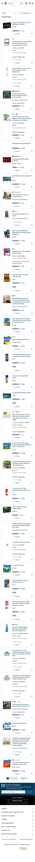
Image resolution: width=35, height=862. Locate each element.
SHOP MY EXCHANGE (8, 816)
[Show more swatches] (20, 91)
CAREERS (4, 819)
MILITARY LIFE (5, 830)
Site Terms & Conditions (9, 839)
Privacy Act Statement (26, 839)
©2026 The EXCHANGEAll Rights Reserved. (17, 844)
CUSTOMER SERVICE (7, 823)
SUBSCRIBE (29, 792)
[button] (9, 13)
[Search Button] (21, 3)
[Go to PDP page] (7, 28)
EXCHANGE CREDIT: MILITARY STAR (12, 812)
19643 (23, 778)
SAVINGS (4, 808)
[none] (9, 13)
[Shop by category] (2, 3)
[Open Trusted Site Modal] (23, 848)
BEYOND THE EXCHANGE (9, 834)
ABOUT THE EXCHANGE (8, 826)
